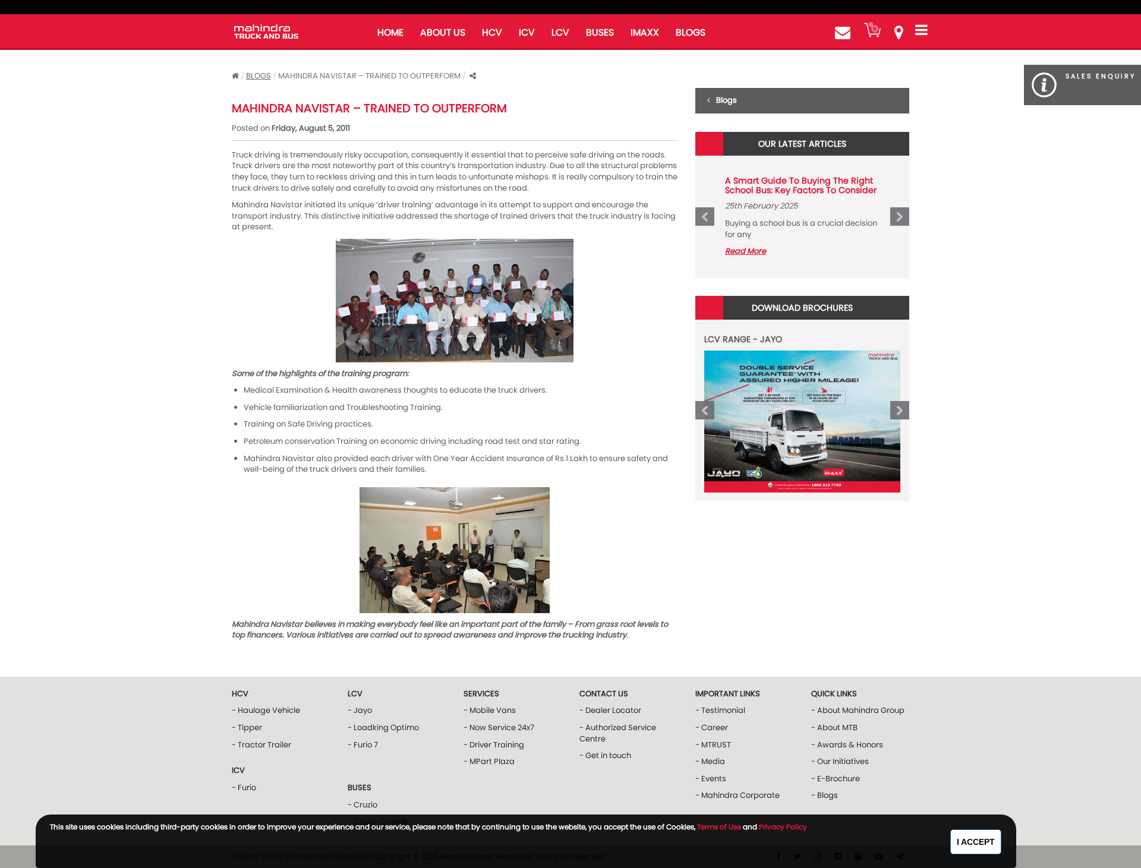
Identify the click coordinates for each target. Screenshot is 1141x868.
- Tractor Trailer (261, 744)
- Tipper (247, 727)
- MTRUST (713, 744)
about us (442, 32)
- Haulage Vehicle (266, 710)
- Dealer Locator (610, 710)
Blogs (258, 75)
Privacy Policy (783, 827)
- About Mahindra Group (857, 710)
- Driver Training (494, 744)
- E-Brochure (835, 778)
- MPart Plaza (489, 761)
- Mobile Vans (490, 710)
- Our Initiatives (840, 761)
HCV (492, 32)
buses (600, 32)
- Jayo (360, 710)
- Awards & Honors (847, 744)
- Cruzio (362, 804)
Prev (704, 216)
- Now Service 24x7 (499, 727)
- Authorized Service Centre (617, 733)
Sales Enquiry (1101, 76)
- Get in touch (605, 755)
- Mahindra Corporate (737, 795)
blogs (690, 32)
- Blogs (824, 795)
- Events (710, 778)
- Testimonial (720, 710)
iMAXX (645, 32)
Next (899, 216)
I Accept (976, 842)
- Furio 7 (363, 744)
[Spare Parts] (872, 29)
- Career (711, 727)
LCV (560, 32)
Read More (745, 251)
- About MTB (834, 727)
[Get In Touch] (842, 32)
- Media (710, 761)
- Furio (244, 787)
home (390, 32)
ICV (527, 32)
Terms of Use (719, 827)
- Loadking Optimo (383, 727)
